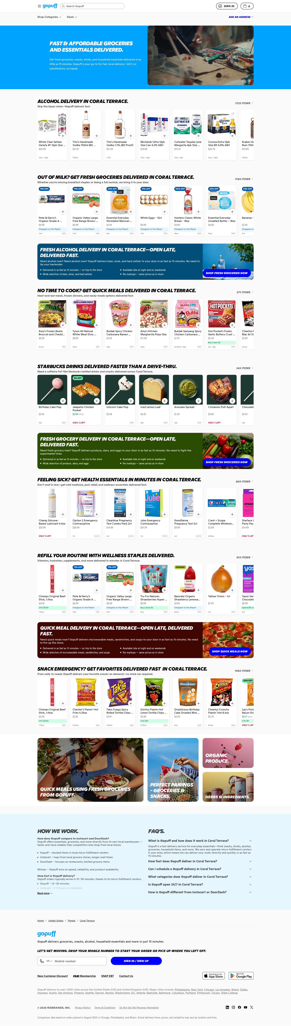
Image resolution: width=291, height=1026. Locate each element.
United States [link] (55, 920)
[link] (50, 6)
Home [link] (40, 920)
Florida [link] (71, 920)
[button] (247, 6)
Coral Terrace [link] (87, 920)
